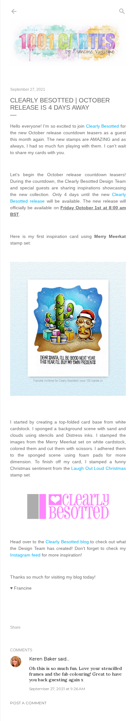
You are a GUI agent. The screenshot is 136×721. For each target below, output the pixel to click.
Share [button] (15, 627)
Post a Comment (28, 703)
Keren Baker (43, 659)
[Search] (122, 10)
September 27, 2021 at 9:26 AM (57, 688)
